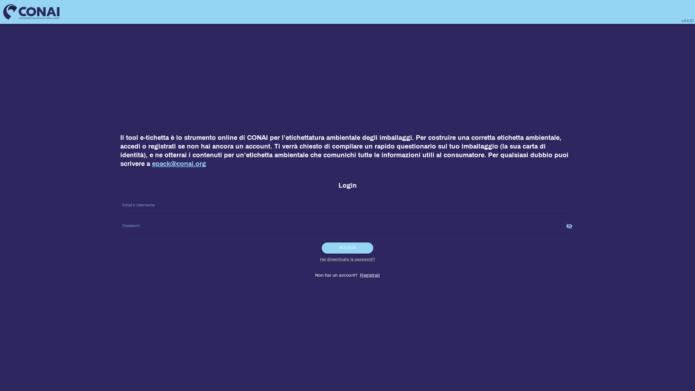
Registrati (370, 275)
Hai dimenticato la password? (347, 259)
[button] (348, 248)
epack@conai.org (179, 164)
